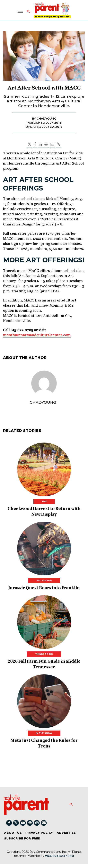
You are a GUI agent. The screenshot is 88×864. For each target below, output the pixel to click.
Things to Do (44, 654)
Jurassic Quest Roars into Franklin (44, 588)
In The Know (44, 733)
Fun (44, 501)
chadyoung (43, 402)
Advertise (66, 833)
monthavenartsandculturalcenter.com (37, 335)
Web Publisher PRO (59, 855)
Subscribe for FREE (22, 838)
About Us (13, 833)
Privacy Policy (39, 833)
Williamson (44, 580)
